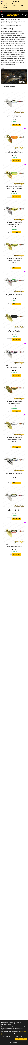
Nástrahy (8, 19)
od (7, 11)
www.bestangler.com (6, 6)
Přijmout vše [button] (21, 1039)
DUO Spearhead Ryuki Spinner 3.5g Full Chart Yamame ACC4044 (14, 187)
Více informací (23, 1031)
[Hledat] (23, 15)
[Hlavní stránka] (12, 15)
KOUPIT (17, 125)
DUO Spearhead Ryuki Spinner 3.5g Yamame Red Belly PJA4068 (14, 545)
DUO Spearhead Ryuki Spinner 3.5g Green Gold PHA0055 (14, 259)
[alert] (14, 1032)
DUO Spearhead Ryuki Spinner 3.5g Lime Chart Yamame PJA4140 (14, 295)
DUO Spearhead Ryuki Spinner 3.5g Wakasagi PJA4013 (14, 474)
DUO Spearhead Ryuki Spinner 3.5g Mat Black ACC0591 (14, 331)
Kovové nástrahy (15, 19)
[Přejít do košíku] (25, 15)
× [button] (26, 1022)
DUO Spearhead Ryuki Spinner (18, 21)
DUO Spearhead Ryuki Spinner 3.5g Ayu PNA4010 (14, 116)
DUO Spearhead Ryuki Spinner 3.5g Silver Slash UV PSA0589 (14, 438)
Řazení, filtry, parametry (8, 86)
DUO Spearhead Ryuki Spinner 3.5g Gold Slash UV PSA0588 (14, 223)
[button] (26, 8)
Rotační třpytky (5, 21)
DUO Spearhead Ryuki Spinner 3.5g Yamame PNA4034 (14, 510)
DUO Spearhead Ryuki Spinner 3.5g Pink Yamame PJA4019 (14, 366)
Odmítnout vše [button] (8, 1039)
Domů (2, 19)
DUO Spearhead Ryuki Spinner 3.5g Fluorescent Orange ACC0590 (14, 152)
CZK (25, 11)
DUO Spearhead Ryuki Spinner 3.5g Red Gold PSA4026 (14, 402)
